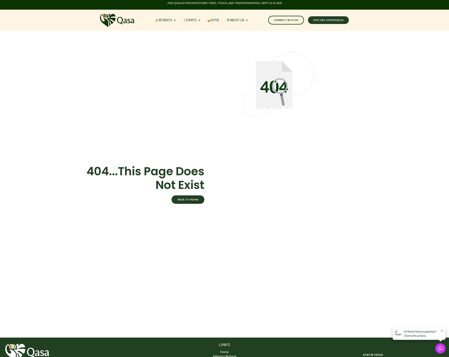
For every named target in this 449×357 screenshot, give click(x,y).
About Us (237, 20)
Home (224, 352)
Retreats (165, 20)
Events (191, 20)
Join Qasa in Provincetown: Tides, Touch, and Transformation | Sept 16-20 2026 (224, 3)
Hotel (214, 20)
